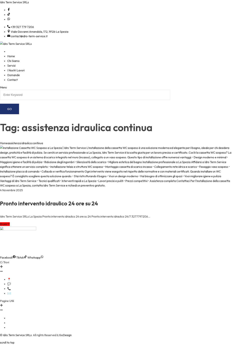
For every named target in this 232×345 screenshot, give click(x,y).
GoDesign (65, 335)
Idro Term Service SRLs (14, 2)
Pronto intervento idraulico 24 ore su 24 (49, 203)
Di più (3, 224)
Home (4, 143)
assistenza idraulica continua (25, 143)
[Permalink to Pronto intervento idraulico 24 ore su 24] (116, 185)
